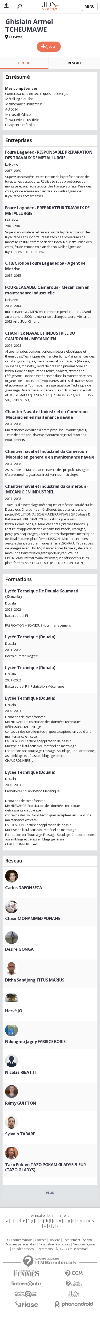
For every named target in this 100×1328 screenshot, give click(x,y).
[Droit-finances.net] (73, 1284)
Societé (88, 1240)
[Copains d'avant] (26, 1294)
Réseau (74, 63)
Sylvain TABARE (20, 1134)
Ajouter (51, 46)
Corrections (44, 1249)
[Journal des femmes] (26, 1273)
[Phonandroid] (73, 1304)
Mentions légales (84, 1244)
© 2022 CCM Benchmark (71, 1249)
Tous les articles (22, 1249)
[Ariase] (26, 1304)
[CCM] (73, 1273)
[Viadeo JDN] (73, 1294)
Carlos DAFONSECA (23, 887)
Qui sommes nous (19, 1240)
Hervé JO (13, 1011)
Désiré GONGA (19, 949)
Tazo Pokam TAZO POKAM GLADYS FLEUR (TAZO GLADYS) (45, 1167)
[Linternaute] (26, 1283)
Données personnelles (20, 1244)
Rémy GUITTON (20, 1103)
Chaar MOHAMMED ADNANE (32, 918)
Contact (40, 1240)
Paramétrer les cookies (54, 1244)
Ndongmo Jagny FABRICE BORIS (35, 1041)
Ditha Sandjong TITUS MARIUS (34, 980)
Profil (24, 63)
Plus (50, 1192)
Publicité (54, 1240)
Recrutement (71, 1240)
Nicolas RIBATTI (20, 1072)
